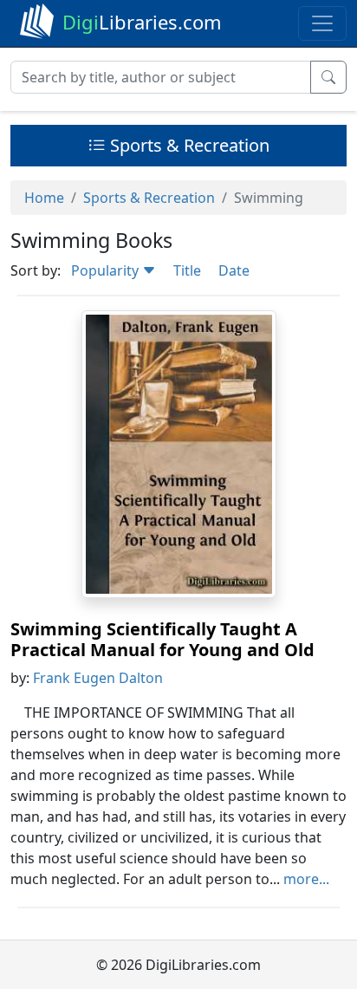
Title (187, 270)
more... (306, 878)
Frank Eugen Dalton (98, 677)
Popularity (106, 270)
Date (234, 270)
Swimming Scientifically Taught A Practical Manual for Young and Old (162, 639)
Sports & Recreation (187, 145)
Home (44, 197)
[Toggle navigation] (322, 23)
